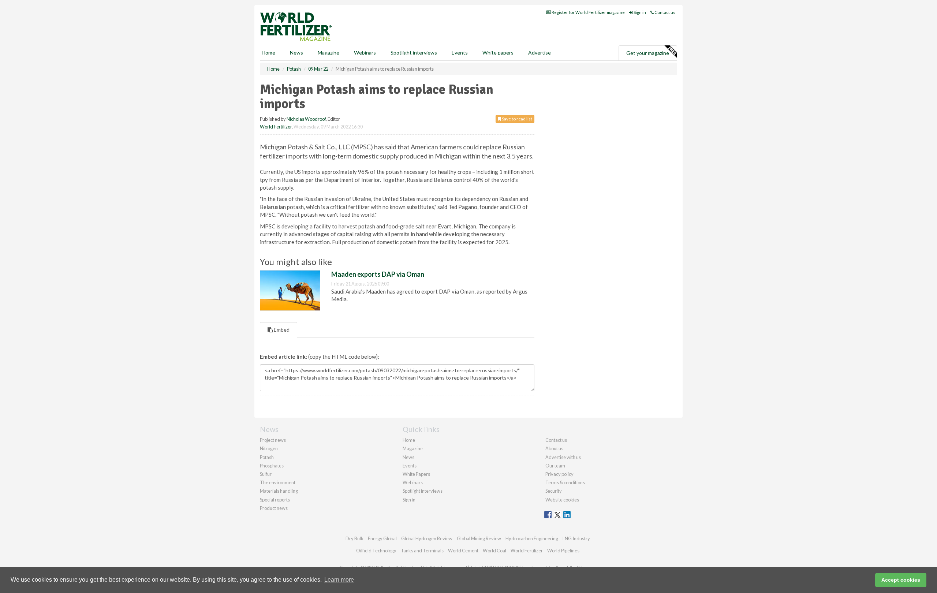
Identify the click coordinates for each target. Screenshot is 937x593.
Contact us (664, 12)
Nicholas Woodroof (306, 119)
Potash (267, 457)
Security (553, 491)
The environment (277, 482)
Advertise (539, 52)
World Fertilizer (276, 127)
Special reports (275, 500)
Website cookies (562, 500)
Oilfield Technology (376, 550)
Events (460, 52)
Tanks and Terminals (422, 550)
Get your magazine (647, 53)
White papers (498, 52)
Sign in (639, 12)
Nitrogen (269, 448)
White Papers (416, 474)
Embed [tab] (281, 330)
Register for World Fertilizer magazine (588, 12)
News (408, 457)
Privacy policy (559, 474)
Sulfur (266, 474)
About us (554, 448)
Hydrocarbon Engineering (531, 538)
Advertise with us (563, 457)
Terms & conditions (565, 482)
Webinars (365, 52)
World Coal (494, 550)
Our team (555, 466)
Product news (274, 508)
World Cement (463, 550)
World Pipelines (563, 550)
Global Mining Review (479, 538)
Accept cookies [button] (900, 580)
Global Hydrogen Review (426, 538)
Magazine (328, 52)
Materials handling (279, 491)
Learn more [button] (339, 580)
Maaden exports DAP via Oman (377, 274)
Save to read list (516, 119)
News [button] (296, 52)
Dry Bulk (354, 538)
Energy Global (382, 538)
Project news (273, 440)
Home (268, 52)
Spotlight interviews (414, 52)
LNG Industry (576, 538)
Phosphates (272, 466)
